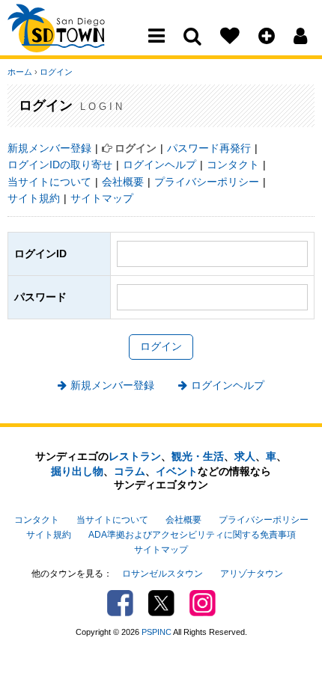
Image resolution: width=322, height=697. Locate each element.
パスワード (40, 297)
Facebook (120, 603)
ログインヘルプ (159, 165)
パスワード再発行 (209, 148)
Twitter (161, 603)
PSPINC (156, 631)
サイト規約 (33, 198)
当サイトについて (49, 182)
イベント (177, 471)
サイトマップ (101, 198)
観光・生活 (197, 456)
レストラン (135, 456)
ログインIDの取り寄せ (59, 165)
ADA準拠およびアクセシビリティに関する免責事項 (192, 534)
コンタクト (233, 165)
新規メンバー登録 (49, 148)
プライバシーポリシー (206, 182)
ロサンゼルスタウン (162, 573)
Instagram (202, 603)
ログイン (56, 71)
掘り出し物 (77, 471)
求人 (244, 456)
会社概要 (123, 182)
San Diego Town (73, 41)
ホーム (19, 71)
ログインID (40, 254)
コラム (129, 471)
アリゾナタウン (251, 573)
